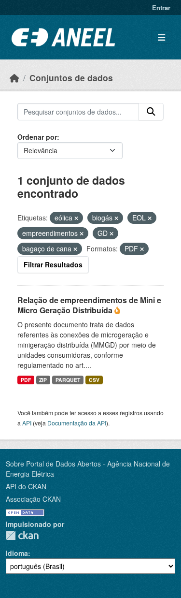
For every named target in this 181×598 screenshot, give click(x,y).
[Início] (14, 78)
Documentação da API (76, 423)
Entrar (161, 7)
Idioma (17, 553)
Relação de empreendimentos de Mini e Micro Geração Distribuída (89, 305)
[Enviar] (151, 111)
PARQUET (68, 379)
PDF (26, 379)
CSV (94, 379)
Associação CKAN (33, 499)
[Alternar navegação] (161, 37)
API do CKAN (26, 486)
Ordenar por (37, 137)
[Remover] (76, 218)
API (26, 423)
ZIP (43, 379)
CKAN (22, 535)
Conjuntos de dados (71, 78)
